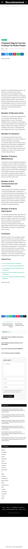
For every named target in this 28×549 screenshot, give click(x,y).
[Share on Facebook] (3, 54)
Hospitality (3, 465)
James (6, 48)
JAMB (2, 474)
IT (1, 472)
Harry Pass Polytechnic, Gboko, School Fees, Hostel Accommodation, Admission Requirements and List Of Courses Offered (13, 416)
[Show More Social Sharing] (25, 54)
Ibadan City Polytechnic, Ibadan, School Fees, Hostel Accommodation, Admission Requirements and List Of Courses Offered (13, 422)
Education (4, 39)
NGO (2, 487)
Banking (3, 450)
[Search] (26, 2)
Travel (2, 496)
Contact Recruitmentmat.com (9, 509)
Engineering (4, 458)
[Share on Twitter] (7, 54)
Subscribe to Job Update (18, 507)
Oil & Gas (3, 489)
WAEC (2, 498)
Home (3, 507)
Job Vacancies (4, 478)
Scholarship (4, 491)
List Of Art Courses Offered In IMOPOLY (13, 266)
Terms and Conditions (17, 546)
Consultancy (4, 452)
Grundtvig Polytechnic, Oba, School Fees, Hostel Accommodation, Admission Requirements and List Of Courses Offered (13, 410)
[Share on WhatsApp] (18, 54)
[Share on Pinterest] (14, 54)
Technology (4, 493)
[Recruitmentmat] (14, 2)
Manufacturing (4, 480)
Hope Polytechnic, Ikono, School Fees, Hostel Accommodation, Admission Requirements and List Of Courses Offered (13, 433)
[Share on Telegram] (10, 54)
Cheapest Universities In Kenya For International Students (7, 325)
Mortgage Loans (5, 485)
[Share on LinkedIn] (22, 54)
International (4, 469)
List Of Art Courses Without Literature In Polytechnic (12, 337)
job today (3, 476)
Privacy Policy (22, 509)
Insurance (3, 467)
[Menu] (2, 2)
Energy (3, 456)
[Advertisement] (14, 22)
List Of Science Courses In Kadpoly (12, 263)
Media (2, 482)
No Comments (22, 48)
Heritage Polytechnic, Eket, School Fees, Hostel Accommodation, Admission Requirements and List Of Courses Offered (13, 428)
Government (4, 463)
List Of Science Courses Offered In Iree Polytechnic (12, 343)
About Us (8, 507)
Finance (3, 461)
